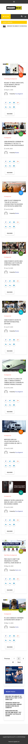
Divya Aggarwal (19, 93)
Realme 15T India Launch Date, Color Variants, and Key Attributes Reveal (14, 84)
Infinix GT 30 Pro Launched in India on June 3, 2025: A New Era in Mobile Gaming (13, 502)
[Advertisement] (14, 44)
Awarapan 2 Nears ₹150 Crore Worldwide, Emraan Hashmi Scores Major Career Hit (13, 705)
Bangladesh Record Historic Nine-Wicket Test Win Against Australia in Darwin (13, 713)
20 (13, 662)
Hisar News (7, 555)
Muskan (17, 152)
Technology (7, 78)
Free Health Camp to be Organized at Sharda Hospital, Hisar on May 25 (12, 561)
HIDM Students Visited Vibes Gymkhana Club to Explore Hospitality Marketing (13, 263)
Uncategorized (13, 78)
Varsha (16, 627)
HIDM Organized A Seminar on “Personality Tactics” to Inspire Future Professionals (14, 143)
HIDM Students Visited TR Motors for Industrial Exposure (12, 321)
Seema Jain (18, 570)
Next (19, 662)
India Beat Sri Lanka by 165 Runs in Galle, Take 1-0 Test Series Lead (13, 698)
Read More (9, 113)
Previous (7, 658)
